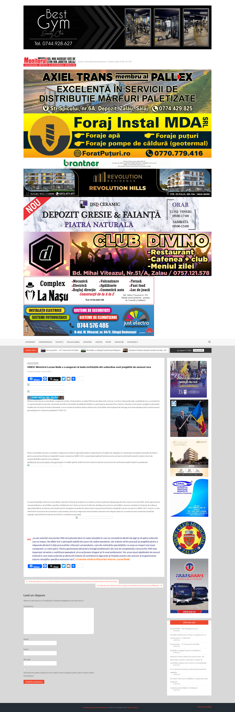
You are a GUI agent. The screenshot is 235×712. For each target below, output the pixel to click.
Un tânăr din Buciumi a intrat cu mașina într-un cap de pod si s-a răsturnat (188, 636)
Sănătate (87, 342)
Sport (108, 342)
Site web (27, 659)
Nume (26, 639)
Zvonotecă (132, 342)
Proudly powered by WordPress (95, 707)
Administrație (45, 342)
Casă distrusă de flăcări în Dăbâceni (184, 688)
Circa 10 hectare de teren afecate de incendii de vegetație (188, 670)
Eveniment (30, 342)
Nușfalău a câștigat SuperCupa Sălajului (55, 350)
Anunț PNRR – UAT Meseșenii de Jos (184, 629)
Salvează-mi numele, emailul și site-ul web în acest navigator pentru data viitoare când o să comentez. (59, 674)
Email (26, 649)
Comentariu (29, 606)
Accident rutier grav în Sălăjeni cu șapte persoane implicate (189, 680)
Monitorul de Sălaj (33, 372)
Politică (59, 342)
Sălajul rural (73, 342)
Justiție (98, 342)
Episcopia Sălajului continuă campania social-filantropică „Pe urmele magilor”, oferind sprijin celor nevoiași (73, 581)
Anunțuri (119, 342)
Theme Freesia (132, 707)
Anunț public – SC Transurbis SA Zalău (184, 644)
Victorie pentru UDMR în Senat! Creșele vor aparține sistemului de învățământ (128, 585)
